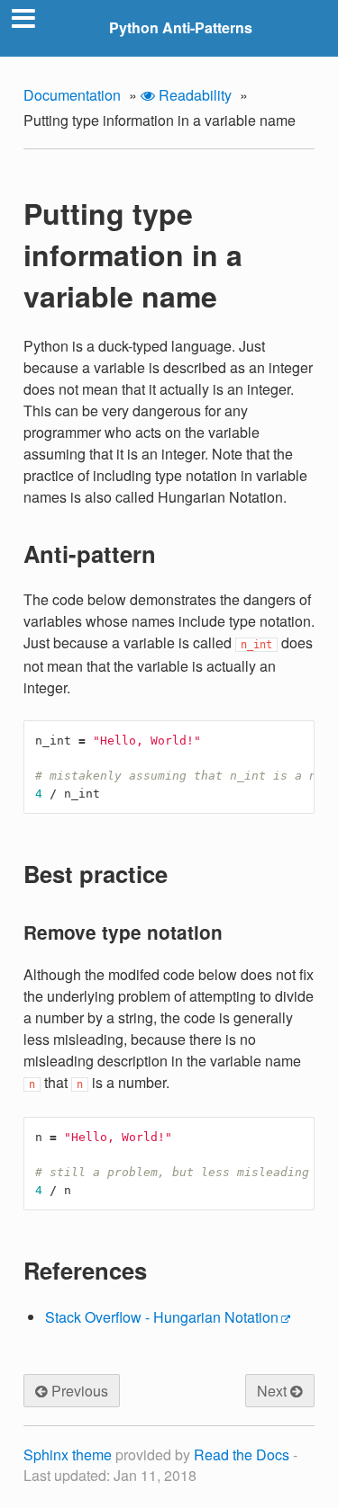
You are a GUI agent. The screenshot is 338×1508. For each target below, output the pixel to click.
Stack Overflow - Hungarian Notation (162, 1317)
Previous (78, 1390)
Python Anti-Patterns (180, 27)
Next (273, 1390)
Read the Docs (241, 1454)
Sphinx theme (67, 1454)
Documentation (72, 95)
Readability (193, 95)
